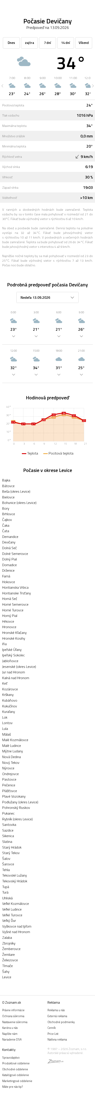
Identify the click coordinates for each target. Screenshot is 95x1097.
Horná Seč (9, 598)
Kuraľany (8, 711)
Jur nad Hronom (13, 672)
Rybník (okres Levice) (17, 819)
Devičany (8, 542)
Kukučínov (9, 706)
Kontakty (8, 1049)
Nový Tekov (10, 762)
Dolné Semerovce (15, 553)
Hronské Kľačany (14, 632)
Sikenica (8, 835)
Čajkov (7, 519)
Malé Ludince (11, 745)
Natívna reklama (57, 1039)
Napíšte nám (9, 1033)
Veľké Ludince (12, 909)
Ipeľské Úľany (12, 649)
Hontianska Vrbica (15, 587)
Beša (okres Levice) (16, 491)
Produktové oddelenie (16, 1063)
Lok (4, 717)
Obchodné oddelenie (15, 1069)
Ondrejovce (10, 773)
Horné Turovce (12, 610)
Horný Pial (9, 615)
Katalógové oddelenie (15, 1075)
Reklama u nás (56, 1010)
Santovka (9, 824)
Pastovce (9, 779)
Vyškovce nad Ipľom (16, 926)
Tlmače (7, 965)
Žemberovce (11, 948)
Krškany (8, 694)
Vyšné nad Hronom (16, 931)
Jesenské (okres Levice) (19, 666)
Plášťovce (9, 790)
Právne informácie (13, 1010)
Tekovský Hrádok (14, 881)
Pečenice (8, 785)
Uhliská (7, 898)
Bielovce (8, 497)
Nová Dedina (11, 756)
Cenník (52, 1028)
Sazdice (7, 830)
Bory (5, 508)
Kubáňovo (9, 700)
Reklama (54, 1002)
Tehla (6, 869)
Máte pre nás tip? (12, 1086)
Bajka (6, 480)
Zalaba (7, 937)
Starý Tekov (11, 852)
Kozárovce (10, 689)
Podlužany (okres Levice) (20, 802)
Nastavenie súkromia (14, 1022)
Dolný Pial (9, 559)
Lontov (7, 722)
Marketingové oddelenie (17, 1081)
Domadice (9, 564)
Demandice (10, 536)
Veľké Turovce (12, 915)
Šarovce (8, 864)
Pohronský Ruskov (16, 807)
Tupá (5, 886)
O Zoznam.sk (11, 1002)
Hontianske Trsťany (16, 593)
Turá (5, 892)
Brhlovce (8, 514)
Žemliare (8, 954)
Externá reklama (57, 1016)
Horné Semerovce (15, 604)
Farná (6, 576)
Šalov (6, 858)
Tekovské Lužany (14, 875)
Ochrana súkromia (13, 1016)
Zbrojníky (8, 943)
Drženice (8, 570)
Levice (6, 977)
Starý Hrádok (11, 847)
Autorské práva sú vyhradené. (65, 1053)
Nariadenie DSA (12, 1039)
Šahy (6, 971)
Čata (5, 530)
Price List (53, 1033)
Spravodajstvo (11, 1057)
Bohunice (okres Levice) (19, 502)
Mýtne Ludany (12, 751)
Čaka (5, 525)
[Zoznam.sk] (55, 1062)
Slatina (7, 841)
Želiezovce (10, 960)
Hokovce (8, 581)
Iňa (4, 643)
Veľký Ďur (9, 920)
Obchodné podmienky (61, 1022)
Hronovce (9, 626)
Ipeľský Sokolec (13, 655)
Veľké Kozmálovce (15, 903)
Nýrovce (8, 768)
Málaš (6, 734)
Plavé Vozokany (14, 796)
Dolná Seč (9, 547)
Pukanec (8, 813)
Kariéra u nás (10, 1028)
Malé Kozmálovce (15, 739)
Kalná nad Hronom (15, 677)
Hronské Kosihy (13, 638)
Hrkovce (8, 621)
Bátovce (8, 485)
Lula (5, 728)
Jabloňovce (10, 660)
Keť (5, 683)
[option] (12, 86)
